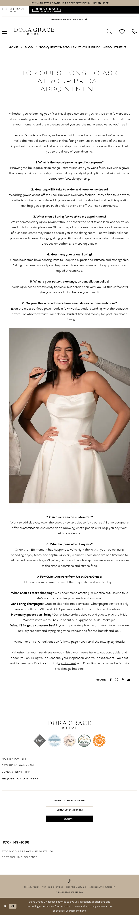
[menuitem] (46, 10)
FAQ (67, 642)
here (83, 910)
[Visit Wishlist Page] (122, 31)
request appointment (20, 778)
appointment (67, 663)
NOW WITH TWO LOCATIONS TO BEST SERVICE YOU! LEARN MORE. (69, 3)
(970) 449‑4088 (15, 842)
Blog (29, 47)
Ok (13, 906)
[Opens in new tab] (46, 10)
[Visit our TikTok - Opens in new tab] (69, 881)
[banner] (34, 31)
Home (13, 47)
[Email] (128, 679)
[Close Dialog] (5, 906)
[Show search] (109, 31)
